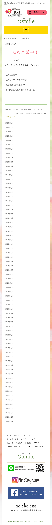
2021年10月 (9, 374)
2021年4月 (9, 400)
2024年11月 (9, 214)
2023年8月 (9, 279)
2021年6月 (9, 391)
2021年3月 (9, 404)
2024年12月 (9, 209)
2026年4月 (9, 140)
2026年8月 (9, 123)
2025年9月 (9, 171)
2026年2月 (9, 149)
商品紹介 (19, 443)
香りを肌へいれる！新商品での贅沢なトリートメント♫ (25, 109)
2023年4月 (9, 296)
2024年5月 (9, 240)
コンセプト (27, 435)
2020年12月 (9, 417)
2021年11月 (9, 369)
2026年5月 (9, 136)
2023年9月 (9, 274)
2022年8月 (9, 330)
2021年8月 (9, 382)
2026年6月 (9, 132)
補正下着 (10, 443)
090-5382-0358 (26, 506)
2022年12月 (9, 313)
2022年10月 (9, 322)
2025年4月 (9, 192)
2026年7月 (9, 127)
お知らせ (17, 435)
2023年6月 (9, 287)
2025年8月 (9, 175)
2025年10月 (9, 166)
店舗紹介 (28, 443)
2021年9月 (9, 378)
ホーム (9, 435)
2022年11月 (9, 318)
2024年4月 (9, 244)
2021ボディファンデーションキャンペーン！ (29, 113)
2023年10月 (9, 270)
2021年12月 (9, 365)
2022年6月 (9, 339)
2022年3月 (9, 352)
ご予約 (9, 447)
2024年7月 (9, 231)
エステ (23, 439)
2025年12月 (9, 157)
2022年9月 (9, 326)
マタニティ (32, 439)
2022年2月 (9, 356)
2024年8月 (9, 227)
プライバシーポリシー (35, 447)
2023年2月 (9, 304)
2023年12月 (9, 261)
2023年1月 (9, 309)
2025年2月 (9, 201)
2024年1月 (9, 257)
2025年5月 (9, 188)
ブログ (36, 443)
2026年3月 (9, 145)
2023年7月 (9, 283)
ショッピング (19, 447)
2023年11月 (9, 266)
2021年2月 (9, 408)
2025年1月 (9, 205)
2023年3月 (9, 300)
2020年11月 (9, 421)
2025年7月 (9, 179)
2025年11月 (9, 162)
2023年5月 (9, 292)
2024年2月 (9, 253)
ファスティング (13, 439)
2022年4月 (9, 348)
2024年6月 (9, 235)
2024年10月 (9, 218)
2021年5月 (9, 395)
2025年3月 (9, 196)
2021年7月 (9, 387)
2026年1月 (9, 153)
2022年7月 (9, 335)
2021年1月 (9, 413)
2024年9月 (9, 222)
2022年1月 (9, 361)
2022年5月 (9, 343)
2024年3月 (9, 248)
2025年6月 (9, 183)
